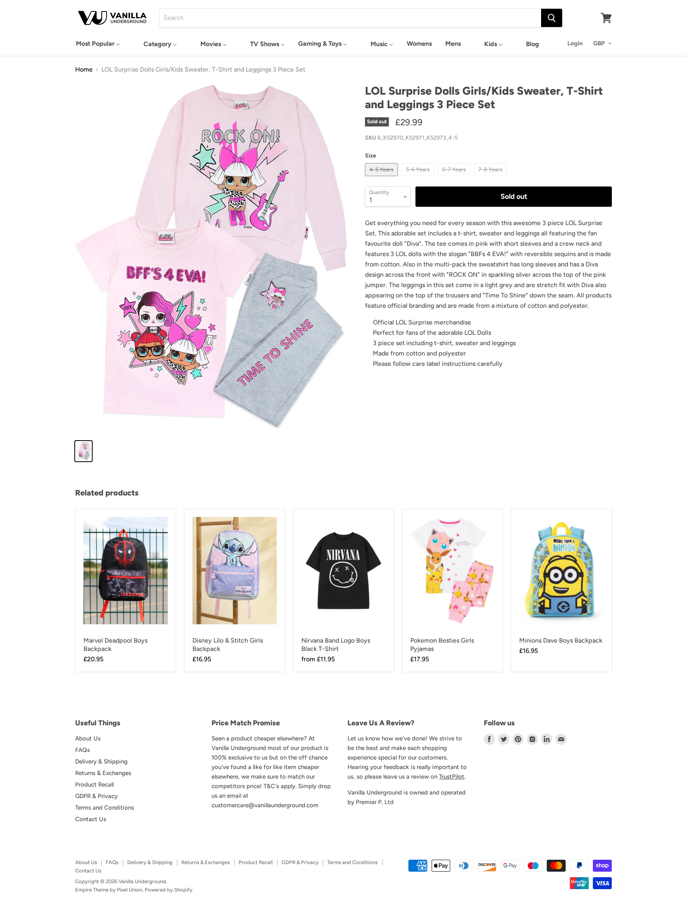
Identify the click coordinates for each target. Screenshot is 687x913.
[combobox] (350, 18)
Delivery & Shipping (101, 761)
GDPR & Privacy (96, 796)
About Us (88, 738)
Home (84, 69)
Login (575, 43)
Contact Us (90, 819)
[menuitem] (98, 43)
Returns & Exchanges (103, 773)
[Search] (551, 18)
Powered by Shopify (168, 890)
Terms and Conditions (104, 807)
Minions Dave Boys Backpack (560, 640)
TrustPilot (451, 776)
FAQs (82, 750)
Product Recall (94, 784)
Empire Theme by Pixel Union (108, 890)
